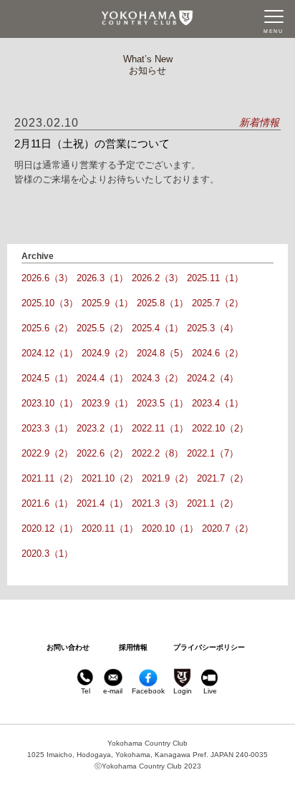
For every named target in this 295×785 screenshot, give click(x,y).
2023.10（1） (49, 403)
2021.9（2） (167, 478)
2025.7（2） (217, 303)
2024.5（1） (47, 378)
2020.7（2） (227, 528)
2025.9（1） (107, 303)
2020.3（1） (47, 553)
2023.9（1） (107, 403)
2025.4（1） (157, 328)
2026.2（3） (157, 278)
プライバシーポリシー (209, 647)
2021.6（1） (47, 503)
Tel (85, 691)
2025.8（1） (162, 303)
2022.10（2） (220, 428)
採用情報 (133, 647)
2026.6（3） (47, 278)
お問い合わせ (68, 647)
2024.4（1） (102, 378)
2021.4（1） (102, 503)
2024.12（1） (49, 353)
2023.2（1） (102, 428)
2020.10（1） (170, 528)
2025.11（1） (215, 278)
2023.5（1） (162, 403)
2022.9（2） (47, 453)
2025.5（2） (102, 328)
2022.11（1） (160, 428)
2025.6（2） (47, 328)
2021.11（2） (49, 478)
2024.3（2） (157, 378)
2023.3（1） (47, 428)
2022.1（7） (212, 453)
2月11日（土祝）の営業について (92, 143)
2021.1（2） (212, 503)
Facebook (148, 691)
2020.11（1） (110, 528)
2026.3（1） (102, 278)
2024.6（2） (217, 353)
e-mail (112, 691)
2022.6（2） (102, 453)
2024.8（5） (162, 353)
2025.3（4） (212, 328)
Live (210, 691)
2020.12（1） (49, 528)
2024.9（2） (107, 353)
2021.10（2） (110, 478)
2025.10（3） (49, 303)
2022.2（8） (157, 453)
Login (182, 691)
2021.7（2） (222, 478)
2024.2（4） (212, 378)
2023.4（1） (217, 403)
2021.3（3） (157, 503)
